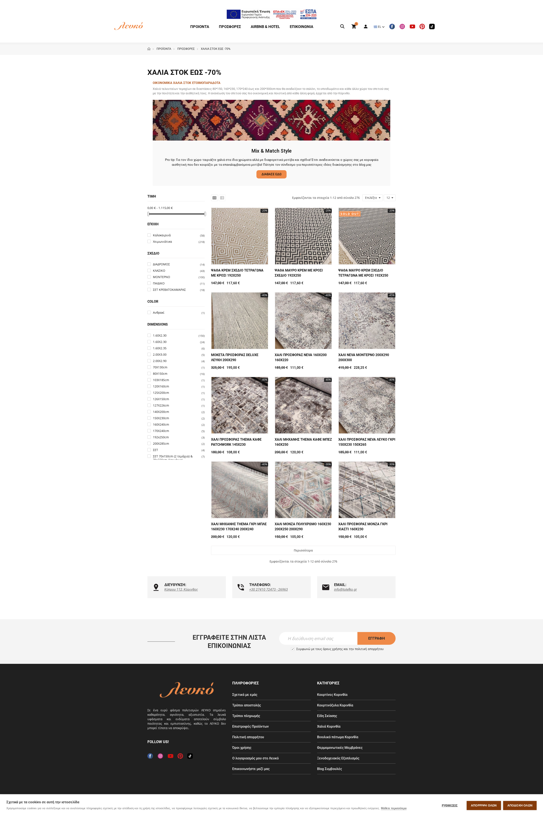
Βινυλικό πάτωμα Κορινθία (337, 737)
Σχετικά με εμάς (244, 695)
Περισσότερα (303, 550)
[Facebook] (392, 26)
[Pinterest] (422, 26)
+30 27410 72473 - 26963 (268, 590)
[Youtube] (412, 26)
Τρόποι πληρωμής (246, 716)
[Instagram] (402, 26)
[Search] (342, 26)
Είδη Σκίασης (327, 716)
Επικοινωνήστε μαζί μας (251, 769)
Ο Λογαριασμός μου (363, 26)
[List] (222, 197)
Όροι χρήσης (241, 748)
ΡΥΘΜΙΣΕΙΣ (450, 805)
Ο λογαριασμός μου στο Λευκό (255, 758)
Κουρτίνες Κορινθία (332, 695)
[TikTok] (432, 26)
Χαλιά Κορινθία (328, 726)
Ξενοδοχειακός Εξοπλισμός (338, 758)
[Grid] (214, 197)
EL (379, 27)
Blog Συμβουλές (329, 769)
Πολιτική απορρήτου (248, 737)
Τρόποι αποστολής (246, 705)
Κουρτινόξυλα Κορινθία (335, 705)
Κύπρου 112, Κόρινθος (181, 590)
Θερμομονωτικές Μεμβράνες (339, 748)
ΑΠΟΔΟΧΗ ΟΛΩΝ (519, 805)
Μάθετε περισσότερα (394, 808)
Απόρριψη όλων (484, 805)
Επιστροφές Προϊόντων (250, 726)
